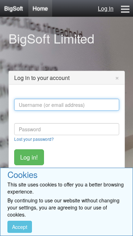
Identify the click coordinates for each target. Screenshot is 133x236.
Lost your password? (34, 139)
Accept (19, 226)
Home (40, 8)
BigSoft (13, 8)
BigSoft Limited (51, 38)
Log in (105, 8)
